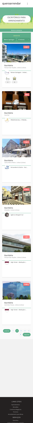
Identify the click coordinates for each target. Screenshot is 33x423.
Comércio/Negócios (15, 409)
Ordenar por (16, 35)
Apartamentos (15, 404)
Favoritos (15, 420)
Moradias (15, 407)
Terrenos (15, 412)
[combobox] (9, 39)
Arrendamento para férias (15, 414)
